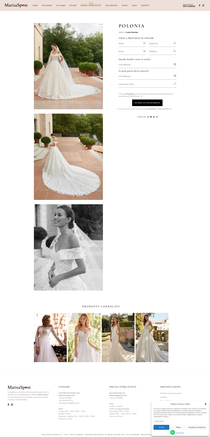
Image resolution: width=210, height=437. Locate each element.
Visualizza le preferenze (197, 427)
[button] (206, 404)
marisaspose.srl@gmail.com (69, 403)
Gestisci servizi (159, 421)
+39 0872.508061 (65, 398)
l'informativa (130, 94)
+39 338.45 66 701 (66, 400)
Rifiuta (178, 427)
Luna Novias (132, 32)
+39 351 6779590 (116, 398)
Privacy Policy (180, 432)
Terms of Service (163, 109)
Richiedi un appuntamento (171, 393)
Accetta (161, 427)
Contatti (163, 397)
